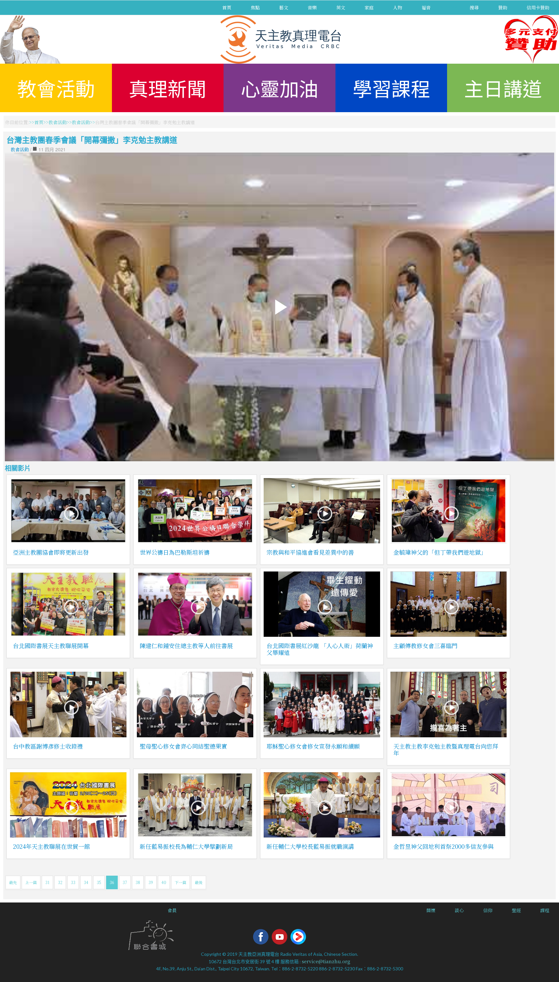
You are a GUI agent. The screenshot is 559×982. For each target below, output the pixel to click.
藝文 (283, 7)
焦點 (255, 7)
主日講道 (503, 88)
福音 (426, 7)
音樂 (312, 7)
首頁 (226, 7)
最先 (13, 882)
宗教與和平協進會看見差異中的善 (310, 552)
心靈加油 (279, 88)
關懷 (430, 910)
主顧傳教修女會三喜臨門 (425, 645)
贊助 (502, 7)
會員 (172, 910)
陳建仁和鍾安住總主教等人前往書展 (186, 645)
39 (150, 882)
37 (125, 882)
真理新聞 (167, 88)
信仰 (487, 910)
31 (47, 882)
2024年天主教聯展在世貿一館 (51, 846)
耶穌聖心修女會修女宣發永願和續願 (313, 746)
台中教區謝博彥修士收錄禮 (48, 746)
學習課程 (391, 88)
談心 (459, 910)
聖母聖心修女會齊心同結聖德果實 (183, 746)
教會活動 (56, 88)
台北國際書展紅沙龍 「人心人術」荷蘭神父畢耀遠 (320, 648)
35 (99, 882)
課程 (544, 910)
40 (163, 882)
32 (60, 882)
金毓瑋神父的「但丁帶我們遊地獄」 (440, 552)
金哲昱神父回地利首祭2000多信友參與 (443, 846)
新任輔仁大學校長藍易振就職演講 (310, 846)
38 (138, 882)
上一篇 (31, 882)
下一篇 (180, 882)
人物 (397, 7)
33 (73, 882)
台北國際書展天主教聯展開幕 (51, 645)
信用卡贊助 (538, 7)
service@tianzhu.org (326, 961)
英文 (340, 7)
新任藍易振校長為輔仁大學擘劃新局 (186, 846)
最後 (199, 882)
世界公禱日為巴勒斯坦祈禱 (175, 552)
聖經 (516, 910)
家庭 (369, 7)
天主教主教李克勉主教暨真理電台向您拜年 (445, 749)
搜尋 (474, 7)
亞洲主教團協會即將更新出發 (51, 552)
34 (86, 882)
